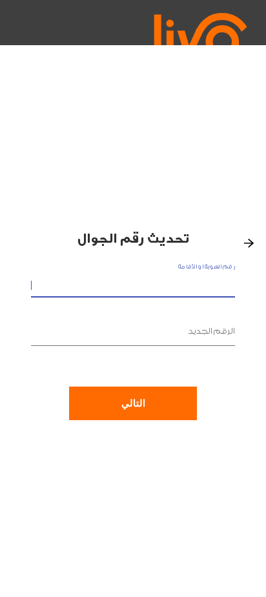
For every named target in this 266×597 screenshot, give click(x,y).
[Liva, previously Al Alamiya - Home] (210, 35)
